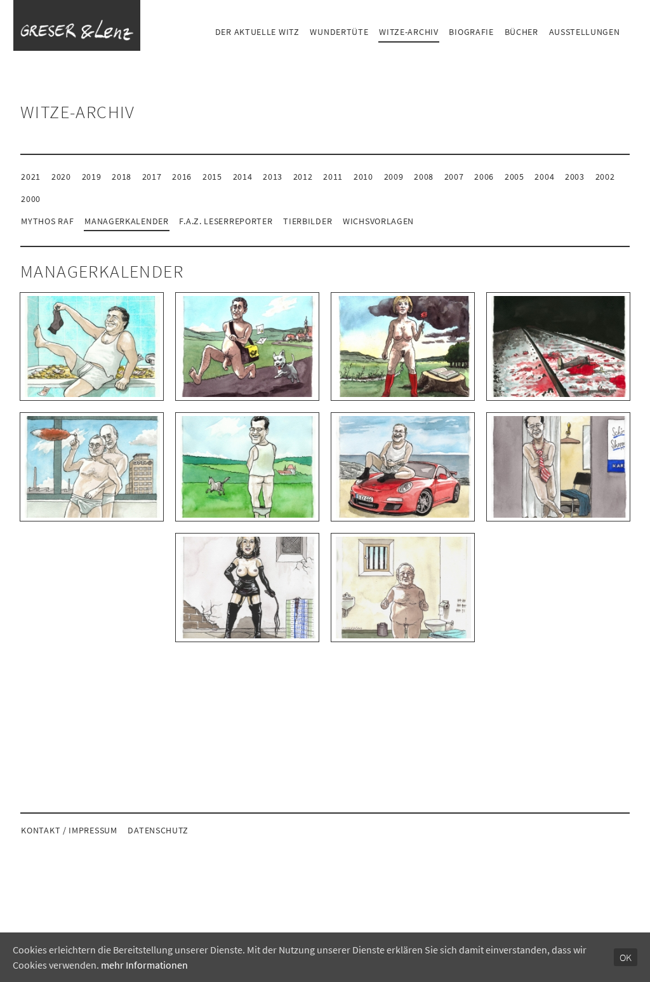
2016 (182, 176)
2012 (303, 176)
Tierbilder (307, 221)
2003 (575, 176)
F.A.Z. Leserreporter (225, 221)
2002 (605, 176)
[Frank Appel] (247, 347)
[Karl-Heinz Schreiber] (402, 588)
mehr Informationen (144, 964)
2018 (121, 176)
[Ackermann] (91, 347)
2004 (544, 176)
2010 (363, 176)
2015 (212, 176)
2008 (424, 176)
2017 (152, 176)
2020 (61, 176)
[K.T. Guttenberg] (247, 467)
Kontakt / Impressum (69, 830)
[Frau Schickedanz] (247, 588)
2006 (484, 176)
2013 (272, 176)
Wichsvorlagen (378, 221)
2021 (31, 176)
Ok (626, 957)
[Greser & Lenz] (76, 25)
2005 (514, 176)
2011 (333, 176)
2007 (454, 176)
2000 (31, 199)
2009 (394, 176)
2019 (92, 176)
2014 (243, 176)
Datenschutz (158, 830)
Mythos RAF (47, 221)
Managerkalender (126, 221)
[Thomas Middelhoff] (558, 467)
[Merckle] (558, 347)
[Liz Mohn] (402, 347)
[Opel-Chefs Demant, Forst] (91, 467)
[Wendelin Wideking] (402, 467)
